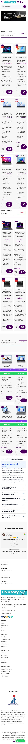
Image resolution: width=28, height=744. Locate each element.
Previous (3, 16)
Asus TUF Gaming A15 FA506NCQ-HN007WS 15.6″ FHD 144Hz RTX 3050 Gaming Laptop (7, 292)
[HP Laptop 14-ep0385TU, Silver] (7, 359)
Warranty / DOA (4, 657)
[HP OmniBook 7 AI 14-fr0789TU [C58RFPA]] (21, 410)
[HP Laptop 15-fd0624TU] (21, 359)
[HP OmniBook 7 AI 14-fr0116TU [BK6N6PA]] (7, 410)
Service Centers (4, 655)
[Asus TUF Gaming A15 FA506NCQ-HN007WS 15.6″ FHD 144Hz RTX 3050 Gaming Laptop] (7, 283)
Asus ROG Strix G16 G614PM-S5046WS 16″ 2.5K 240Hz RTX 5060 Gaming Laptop (20, 235)
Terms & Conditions (5, 639)
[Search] (24, 6)
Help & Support (4, 662)
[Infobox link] (4, 563)
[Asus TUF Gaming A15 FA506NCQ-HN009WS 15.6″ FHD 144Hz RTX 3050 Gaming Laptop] (20, 283)
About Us (3, 623)
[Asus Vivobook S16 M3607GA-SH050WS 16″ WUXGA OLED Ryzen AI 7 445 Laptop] (7, 160)
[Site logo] (10, 2)
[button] (24, 92)
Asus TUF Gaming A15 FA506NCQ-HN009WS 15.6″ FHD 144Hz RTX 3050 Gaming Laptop (20, 292)
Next (23, 16)
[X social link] (4, 616)
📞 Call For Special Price (21, 369)
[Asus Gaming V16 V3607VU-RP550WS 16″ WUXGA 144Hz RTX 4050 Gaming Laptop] (7, 50)
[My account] (18, 2)
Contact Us (3, 652)
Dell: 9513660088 (4, 676)
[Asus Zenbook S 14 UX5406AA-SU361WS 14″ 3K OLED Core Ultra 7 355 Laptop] (21, 160)
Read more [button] (14, 545)
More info (3, 91)
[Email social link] (7, 616)
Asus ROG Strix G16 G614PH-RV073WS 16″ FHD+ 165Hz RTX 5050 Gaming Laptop (7, 235)
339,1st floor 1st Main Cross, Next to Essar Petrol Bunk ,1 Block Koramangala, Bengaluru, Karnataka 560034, (14, 605)
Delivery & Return (4, 643)
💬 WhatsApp (21, 373)
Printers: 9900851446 (5, 673)
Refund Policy (4, 641)
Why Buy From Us (4, 625)
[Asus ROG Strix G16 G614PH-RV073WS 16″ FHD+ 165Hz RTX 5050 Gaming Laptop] (7, 225)
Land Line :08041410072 (6, 669)
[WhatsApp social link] (12, 616)
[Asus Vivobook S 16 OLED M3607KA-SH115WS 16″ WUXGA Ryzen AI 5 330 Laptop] (21, 104)
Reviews (3, 627)
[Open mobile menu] (1, 2)
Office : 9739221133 (5, 671)
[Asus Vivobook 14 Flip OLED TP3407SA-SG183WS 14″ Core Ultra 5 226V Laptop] (21, 50)
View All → (23, 33)
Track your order (4, 660)
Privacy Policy (4, 636)
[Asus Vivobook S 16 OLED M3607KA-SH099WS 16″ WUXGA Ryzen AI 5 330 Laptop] (7, 104)
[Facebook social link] (2, 616)
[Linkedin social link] (9, 616)
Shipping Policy (4, 646)
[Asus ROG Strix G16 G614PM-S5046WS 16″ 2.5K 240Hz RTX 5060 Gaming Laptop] (20, 225)
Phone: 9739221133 (6, 613)
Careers (2, 630)
